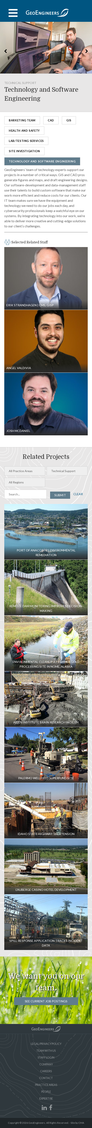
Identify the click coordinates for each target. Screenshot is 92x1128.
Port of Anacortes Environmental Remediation (46, 532)
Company (46, 1064)
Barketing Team (22, 120)
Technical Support (20, 83)
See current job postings (46, 1001)
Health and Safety (24, 130)
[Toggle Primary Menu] (46, 13)
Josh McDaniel (46, 404)
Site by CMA (77, 1122)
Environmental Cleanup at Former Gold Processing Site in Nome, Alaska (46, 643)
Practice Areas (46, 1085)
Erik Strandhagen (46, 278)
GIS (68, 120)
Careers (46, 1071)
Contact (46, 1078)
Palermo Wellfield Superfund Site (46, 755)
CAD (51, 120)
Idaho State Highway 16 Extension (46, 810)
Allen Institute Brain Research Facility (46, 699)
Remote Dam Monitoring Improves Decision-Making (46, 587)
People (46, 1091)
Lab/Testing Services (26, 141)
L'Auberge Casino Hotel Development (46, 866)
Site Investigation (24, 151)
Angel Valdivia (46, 341)
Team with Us (46, 1050)
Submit (60, 495)
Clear (78, 494)
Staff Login (46, 1057)
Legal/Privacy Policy (46, 1044)
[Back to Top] (46, 1029)
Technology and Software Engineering (42, 161)
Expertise (46, 1098)
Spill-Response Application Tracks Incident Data (46, 922)
